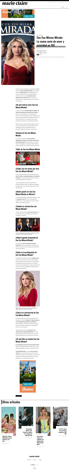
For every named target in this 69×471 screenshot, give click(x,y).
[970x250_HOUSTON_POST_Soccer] (17, 17)
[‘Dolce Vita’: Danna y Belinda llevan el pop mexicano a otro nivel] (8, 421)
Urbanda (34, 468)
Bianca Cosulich (42, 50)
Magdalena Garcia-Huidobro (6, 443)
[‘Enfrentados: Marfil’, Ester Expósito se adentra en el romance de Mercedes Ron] (26, 418)
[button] (67, 7)
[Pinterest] (43, 53)
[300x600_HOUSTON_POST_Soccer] (28, 393)
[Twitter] (40, 53)
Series (41, 54)
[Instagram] (63, 7)
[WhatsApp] (45, 53)
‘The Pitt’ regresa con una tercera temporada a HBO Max (62, 431)
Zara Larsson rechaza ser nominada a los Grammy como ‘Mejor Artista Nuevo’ (40, 440)
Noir (34, 467)
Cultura (4, 434)
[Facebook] (62, 7)
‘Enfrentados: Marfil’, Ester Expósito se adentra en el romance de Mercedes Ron (27, 432)
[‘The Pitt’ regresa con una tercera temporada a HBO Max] (60, 418)
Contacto (40, 459)
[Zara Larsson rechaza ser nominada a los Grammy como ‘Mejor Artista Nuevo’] (43, 421)
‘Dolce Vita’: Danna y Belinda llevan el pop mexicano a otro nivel (7, 438)
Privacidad (29, 459)
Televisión (39, 35)
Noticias (34, 459)
